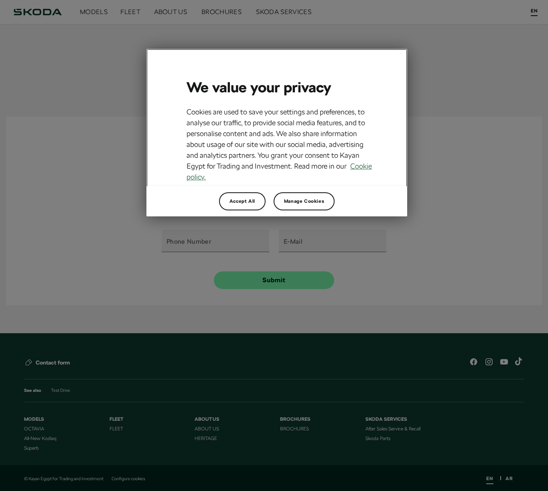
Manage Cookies (304, 201)
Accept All (242, 201)
